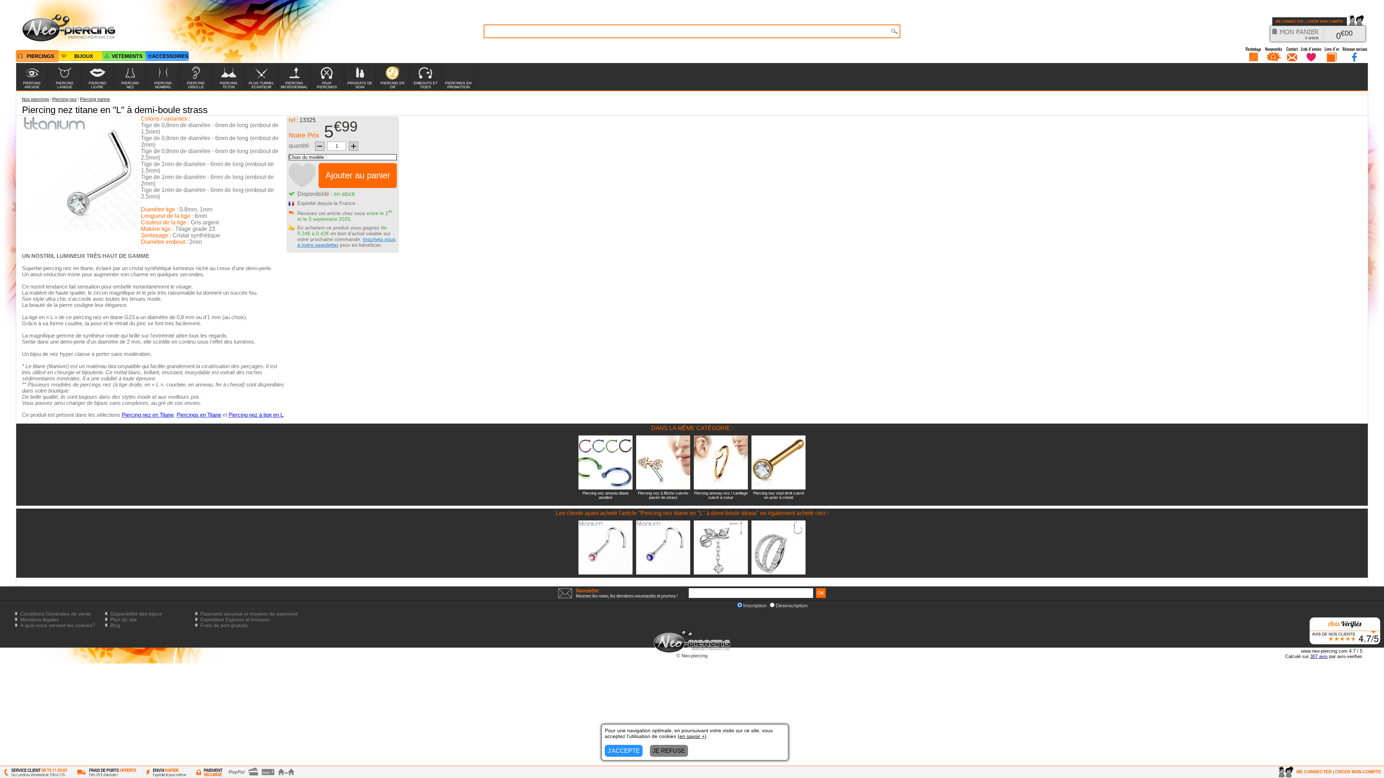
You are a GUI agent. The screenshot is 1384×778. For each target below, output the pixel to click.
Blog (115, 625)
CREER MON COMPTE (1325, 21)
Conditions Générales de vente (55, 614)
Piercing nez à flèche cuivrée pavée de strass (663, 495)
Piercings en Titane (199, 415)
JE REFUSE (669, 751)
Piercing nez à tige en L (256, 415)
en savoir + (692, 736)
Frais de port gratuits (224, 625)
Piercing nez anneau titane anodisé (605, 495)
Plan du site (123, 619)
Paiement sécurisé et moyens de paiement (249, 614)
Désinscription (792, 605)
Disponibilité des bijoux (136, 614)
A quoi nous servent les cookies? (57, 625)
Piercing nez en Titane (148, 415)
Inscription (755, 605)
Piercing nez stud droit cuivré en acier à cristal (778, 495)
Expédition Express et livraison (235, 619)
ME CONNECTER (1290, 21)
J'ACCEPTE (624, 751)
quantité (299, 146)
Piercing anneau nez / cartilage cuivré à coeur (721, 495)
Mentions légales (39, 619)
